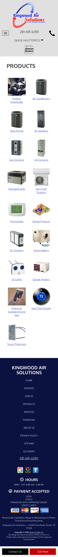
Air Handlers (41, 130)
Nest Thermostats (41, 308)
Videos (29, 396)
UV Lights (17, 279)
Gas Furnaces (16, 159)
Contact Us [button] (15, 551)
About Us (29, 427)
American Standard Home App (16, 312)
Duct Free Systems (41, 190)
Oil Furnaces (41, 159)
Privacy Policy (29, 435)
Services (29, 412)
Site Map (29, 443)
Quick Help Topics (28, 40)
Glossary (29, 451)
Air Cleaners (16, 250)
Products (29, 404)
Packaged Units (16, 188)
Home (29, 380)
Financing (29, 419)
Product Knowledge (16, 100)
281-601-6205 (29, 458)
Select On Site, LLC (36, 532)
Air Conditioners (41, 98)
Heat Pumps (16, 130)
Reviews (29, 388)
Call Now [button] (42, 551)
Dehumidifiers (41, 250)
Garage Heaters (41, 279)
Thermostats (16, 221)
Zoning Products (41, 221)
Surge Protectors (16, 344)
